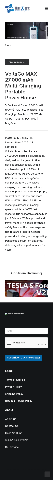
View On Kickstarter (17, 62)
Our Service (12, 447)
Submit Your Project (16, 439)
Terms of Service (15, 379)
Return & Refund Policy (18, 400)
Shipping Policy (14, 393)
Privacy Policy (13, 386)
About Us (10, 418)
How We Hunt (13, 433)
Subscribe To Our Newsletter (23, 357)
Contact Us (11, 425)
